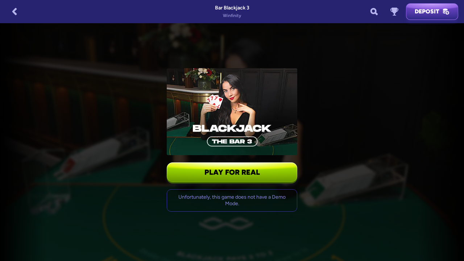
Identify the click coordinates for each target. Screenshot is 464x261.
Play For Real (232, 172)
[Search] (374, 11)
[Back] (14, 11)
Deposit (427, 11)
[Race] (394, 11)
